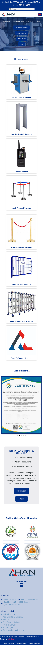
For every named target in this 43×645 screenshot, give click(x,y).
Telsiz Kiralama (21, 171)
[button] (40, 14)
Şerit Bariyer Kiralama (21, 208)
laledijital (11, 639)
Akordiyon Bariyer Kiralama (21, 321)
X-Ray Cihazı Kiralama (21, 97)
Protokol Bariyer (21, 247)
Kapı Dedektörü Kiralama (21, 134)
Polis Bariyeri (21, 284)
